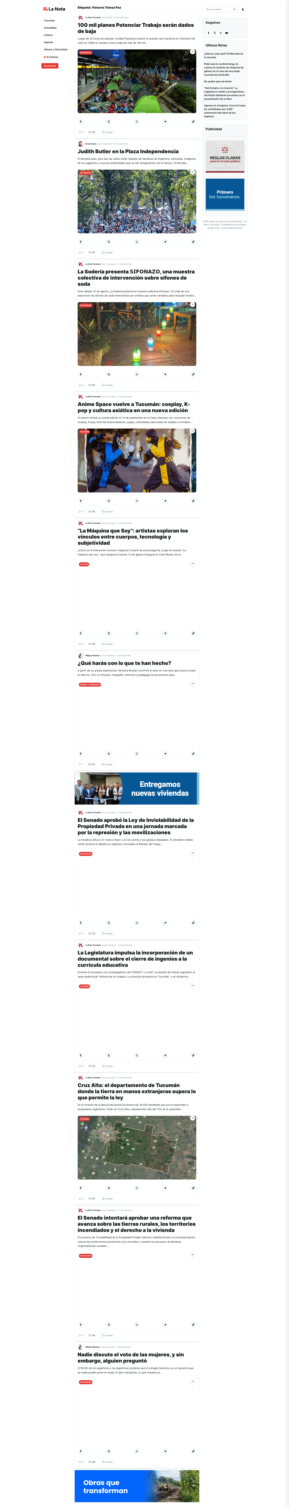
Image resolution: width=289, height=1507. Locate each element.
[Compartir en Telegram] (165, 122)
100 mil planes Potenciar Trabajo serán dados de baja (136, 28)
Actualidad (50, 27)
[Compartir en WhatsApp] (137, 122)
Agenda (48, 42)
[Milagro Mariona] (81, 656)
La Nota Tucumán (93, 17)
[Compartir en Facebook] (81, 122)
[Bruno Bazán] (81, 144)
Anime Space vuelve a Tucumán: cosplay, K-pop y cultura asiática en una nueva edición (134, 407)
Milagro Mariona (92, 655)
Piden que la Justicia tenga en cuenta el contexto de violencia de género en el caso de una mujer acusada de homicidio (223, 69)
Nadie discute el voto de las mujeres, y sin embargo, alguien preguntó (131, 1357)
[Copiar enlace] (193, 122)
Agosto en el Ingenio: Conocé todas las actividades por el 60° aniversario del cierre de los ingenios (224, 111)
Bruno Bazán (90, 144)
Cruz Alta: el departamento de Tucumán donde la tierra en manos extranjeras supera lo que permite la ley (137, 1091)
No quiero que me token (218, 81)
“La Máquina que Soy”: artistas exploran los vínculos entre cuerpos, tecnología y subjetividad (133, 537)
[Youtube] (227, 33)
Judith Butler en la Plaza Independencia (129, 151)
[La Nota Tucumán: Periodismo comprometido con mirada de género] (54, 9)
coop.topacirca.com (231, 227)
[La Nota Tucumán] (81, 17)
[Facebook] (209, 33)
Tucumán (49, 20)
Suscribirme (50, 66)
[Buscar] (234, 9)
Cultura (48, 34)
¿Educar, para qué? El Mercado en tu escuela (223, 55)
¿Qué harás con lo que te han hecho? (124, 663)
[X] (215, 33)
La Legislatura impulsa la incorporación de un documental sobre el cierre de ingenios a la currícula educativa (135, 958)
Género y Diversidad (55, 49)
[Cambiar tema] (243, 9)
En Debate (52, 57)
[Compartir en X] (109, 122)
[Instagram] (221, 33)
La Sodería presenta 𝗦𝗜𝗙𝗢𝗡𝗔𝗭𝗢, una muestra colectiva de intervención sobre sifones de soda (136, 277)
